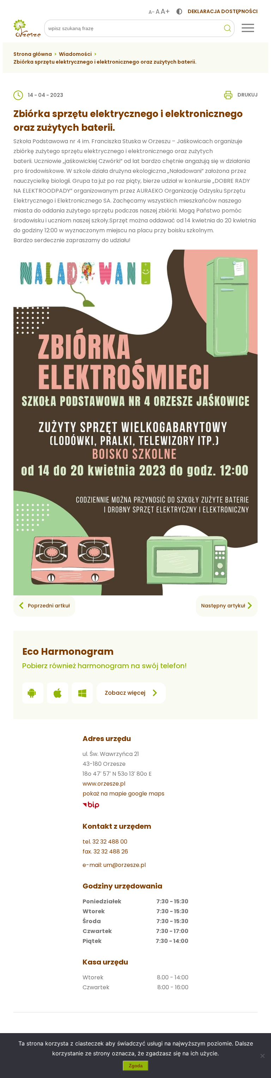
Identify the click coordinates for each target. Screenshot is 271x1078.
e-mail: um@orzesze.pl (114, 865)
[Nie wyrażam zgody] (262, 1055)
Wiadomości (75, 54)
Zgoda (136, 1065)
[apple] (57, 694)
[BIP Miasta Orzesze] (91, 805)
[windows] (82, 694)
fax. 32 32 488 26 (105, 851)
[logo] (26, 28)
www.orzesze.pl (104, 784)
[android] (32, 694)
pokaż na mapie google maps (123, 793)
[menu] (248, 28)
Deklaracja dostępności (223, 11)
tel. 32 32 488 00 (105, 842)
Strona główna (32, 54)
